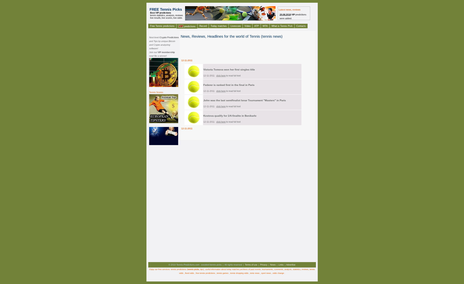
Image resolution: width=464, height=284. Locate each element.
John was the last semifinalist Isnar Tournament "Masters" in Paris (244, 100)
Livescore (236, 26)
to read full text (228, 75)
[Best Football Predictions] (163, 122)
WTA (265, 26)
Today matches (219, 26)
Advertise (290, 265)
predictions (187, 26)
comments (278, 269)
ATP (256, 26)
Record (203, 26)
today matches (233, 269)
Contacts (301, 26)
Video (247, 26)
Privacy (263, 265)
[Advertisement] (163, 203)
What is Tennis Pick (282, 26)
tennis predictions (178, 269)
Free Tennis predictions (162, 26)
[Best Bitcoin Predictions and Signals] (163, 86)
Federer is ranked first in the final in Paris (228, 84)
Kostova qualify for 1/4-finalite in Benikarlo (229, 115)
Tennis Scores (156, 92)
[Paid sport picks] (163, 144)
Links (281, 265)
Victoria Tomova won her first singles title (229, 69)
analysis (288, 269)
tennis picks (193, 269)
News (273, 265)
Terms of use (251, 265)
